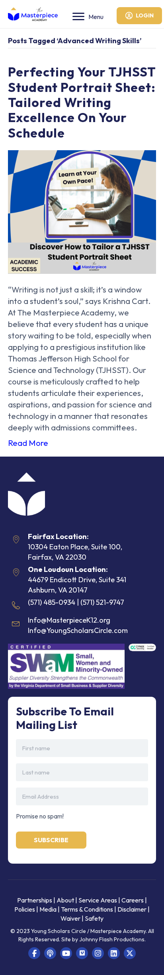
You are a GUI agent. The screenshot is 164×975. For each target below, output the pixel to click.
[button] (34, 953)
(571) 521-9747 (102, 602)
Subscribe (51, 840)
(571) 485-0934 (51, 602)
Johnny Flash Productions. (112, 939)
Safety (94, 918)
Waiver (70, 918)
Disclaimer (132, 909)
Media (48, 909)
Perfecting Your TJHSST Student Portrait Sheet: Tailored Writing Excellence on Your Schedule (82, 102)
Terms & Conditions (87, 909)
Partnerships (35, 900)
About (65, 900)
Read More (28, 443)
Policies (24, 909)
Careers (132, 900)
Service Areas (97, 900)
